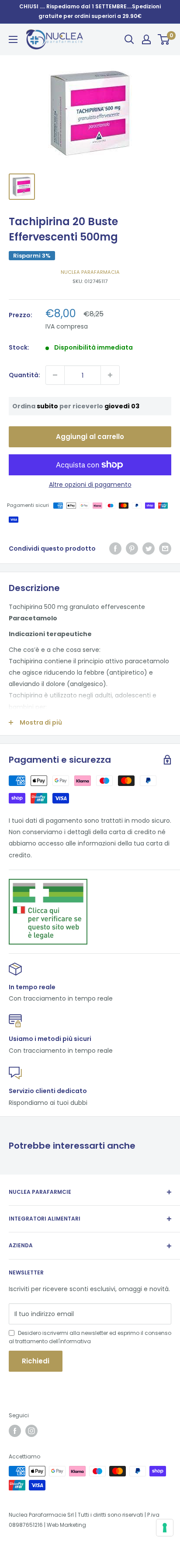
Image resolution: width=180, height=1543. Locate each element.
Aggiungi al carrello (90, 436)
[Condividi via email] (165, 548)
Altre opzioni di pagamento (90, 484)
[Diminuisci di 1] (55, 375)
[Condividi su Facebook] (115, 548)
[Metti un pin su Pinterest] (132, 548)
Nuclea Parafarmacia (90, 272)
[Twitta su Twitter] (148, 548)
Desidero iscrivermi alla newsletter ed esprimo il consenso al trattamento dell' (90, 1337)
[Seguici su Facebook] (15, 1431)
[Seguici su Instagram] (31, 1431)
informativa (75, 1341)
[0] (164, 39)
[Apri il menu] (13, 39)
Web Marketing (66, 1525)
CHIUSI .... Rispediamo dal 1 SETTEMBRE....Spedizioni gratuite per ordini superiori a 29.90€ (90, 11)
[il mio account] (146, 39)
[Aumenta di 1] (110, 375)
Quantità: (24, 375)
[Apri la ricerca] (129, 39)
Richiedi (35, 1361)
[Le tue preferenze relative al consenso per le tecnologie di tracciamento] (164, 1527)
